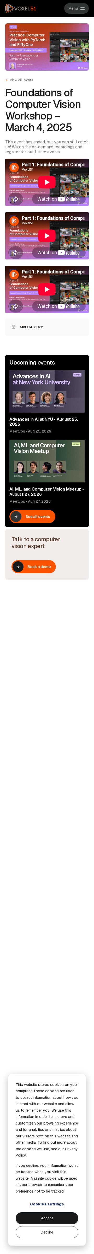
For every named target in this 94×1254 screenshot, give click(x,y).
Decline (47, 1232)
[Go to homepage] (20, 8)
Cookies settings (47, 1204)
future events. (48, 152)
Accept (47, 1218)
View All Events (21, 79)
